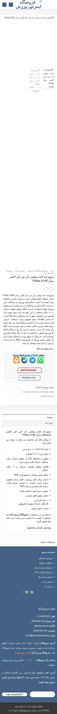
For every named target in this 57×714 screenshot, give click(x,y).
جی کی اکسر (45, 396)
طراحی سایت (37, 706)
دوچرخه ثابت (20, 271)
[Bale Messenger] (24, 362)
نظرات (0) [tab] (49, 423)
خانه (52, 271)
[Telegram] (32, 362)
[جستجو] (11, 5)
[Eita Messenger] (16, 362)
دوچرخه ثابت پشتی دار (31, 392)
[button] (53, 4)
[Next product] (51, 289)
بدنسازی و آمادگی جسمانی (37, 271)
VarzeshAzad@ (42, 626)
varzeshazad (28, 370)
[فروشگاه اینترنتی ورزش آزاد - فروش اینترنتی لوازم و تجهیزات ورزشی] (28, 4)
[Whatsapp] (40, 362)
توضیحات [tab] (49, 417)
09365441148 (28, 377)
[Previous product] (46, 289)
